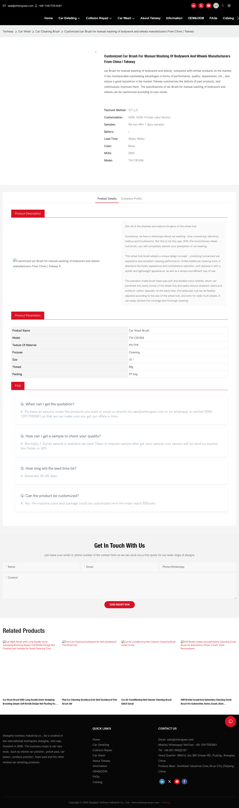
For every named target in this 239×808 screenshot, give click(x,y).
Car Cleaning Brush (47, 31)
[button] (238, 18)
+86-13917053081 (50, 5)
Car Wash (24, 31)
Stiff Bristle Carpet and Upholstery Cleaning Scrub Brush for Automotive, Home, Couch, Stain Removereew (206, 702)
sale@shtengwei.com (20, 5)
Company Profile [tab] (131, 198)
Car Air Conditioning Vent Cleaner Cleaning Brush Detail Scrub (146, 701)
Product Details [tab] (107, 198)
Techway (8, 31)
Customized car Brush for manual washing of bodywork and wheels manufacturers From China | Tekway (129, 31)
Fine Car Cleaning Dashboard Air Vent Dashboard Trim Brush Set (89, 701)
